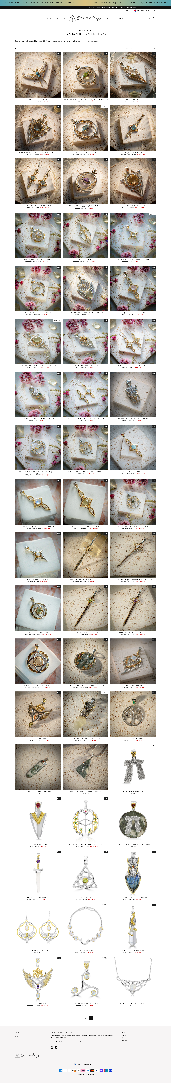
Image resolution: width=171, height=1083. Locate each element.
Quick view (37, 95)
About (59, 18)
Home (49, 18)
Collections (87, 30)
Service (121, 18)
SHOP (17, 1036)
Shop (109, 18)
